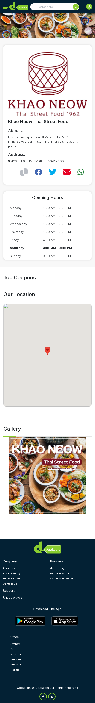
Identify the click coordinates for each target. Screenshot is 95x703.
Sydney (15, 643)
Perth (13, 649)
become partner (60, 573)
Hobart (14, 669)
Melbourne (17, 654)
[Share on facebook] (38, 172)
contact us (10, 583)
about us (9, 568)
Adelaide (15, 659)
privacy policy (11, 573)
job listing (57, 568)
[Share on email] (67, 172)
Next (69, 477)
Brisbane (16, 664)
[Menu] (5, 6)
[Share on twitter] (52, 172)
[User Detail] (89, 7)
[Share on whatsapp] (80, 172)
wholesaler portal (61, 578)
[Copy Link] (24, 172)
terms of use (11, 578)
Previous (25, 477)
